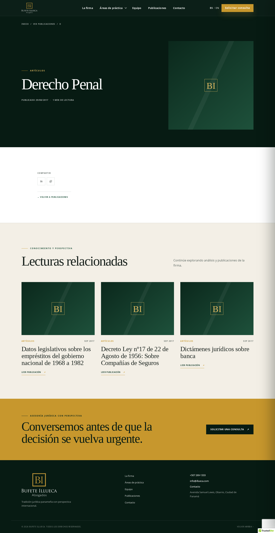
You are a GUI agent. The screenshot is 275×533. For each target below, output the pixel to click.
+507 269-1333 (198, 475)
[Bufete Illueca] (35, 8)
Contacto (179, 8)
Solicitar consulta (237, 8)
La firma (87, 8)
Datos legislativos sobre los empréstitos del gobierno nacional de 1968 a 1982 (56, 356)
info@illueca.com (199, 481)
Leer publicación (33, 372)
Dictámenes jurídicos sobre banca (214, 352)
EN (217, 8)
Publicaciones (157, 8)
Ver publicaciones (44, 24)
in (41, 181)
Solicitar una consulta (229, 429)
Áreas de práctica (111, 8)
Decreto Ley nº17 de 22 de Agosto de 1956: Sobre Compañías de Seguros (134, 356)
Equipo (136, 8)
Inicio (25, 24)
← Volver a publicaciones (52, 197)
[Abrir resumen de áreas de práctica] (126, 8)
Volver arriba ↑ (245, 526)
